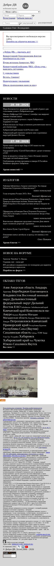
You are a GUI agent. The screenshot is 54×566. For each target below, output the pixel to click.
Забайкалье (26, 307)
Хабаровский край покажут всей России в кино (20, 130)
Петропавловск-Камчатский (28, 321)
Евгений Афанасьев (41, 196)
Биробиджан (21, 291)
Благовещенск (39, 291)
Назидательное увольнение (16, 81)
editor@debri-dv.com (9, 419)
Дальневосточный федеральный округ (19, 301)
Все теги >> (9, 347)
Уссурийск (15, 337)
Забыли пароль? (25, 18)
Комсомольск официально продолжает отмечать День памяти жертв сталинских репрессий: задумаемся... (26, 222)
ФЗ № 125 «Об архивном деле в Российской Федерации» (32, 437)
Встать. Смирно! (11, 77)
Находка (31, 318)
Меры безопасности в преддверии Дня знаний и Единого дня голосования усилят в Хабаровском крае (26, 110)
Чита (31, 341)
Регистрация (9, 18)
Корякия (15, 315)
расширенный (45, 22)
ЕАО (17, 307)
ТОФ (40, 333)
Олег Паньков (44, 239)
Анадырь (41, 287)
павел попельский (42, 190)
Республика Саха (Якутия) (20, 329)
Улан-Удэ (6, 337)
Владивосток (12, 295)
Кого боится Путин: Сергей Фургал (16, 229)
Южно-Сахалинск (15, 344)
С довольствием (11, 73)
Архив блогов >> (12, 242)
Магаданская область (15, 317)
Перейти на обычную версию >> (22, 41)
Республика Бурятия (37, 325)
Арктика (7, 291)
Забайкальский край (39, 307)
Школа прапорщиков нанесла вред (20, 85)
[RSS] (2, 400)
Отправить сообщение (37, 418)
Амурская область (22, 287)
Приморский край (15, 325)
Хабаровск (26, 336)
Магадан (33, 314)
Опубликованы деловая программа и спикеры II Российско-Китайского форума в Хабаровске (25, 162)
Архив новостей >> (13, 169)
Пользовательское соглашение (12, 408)
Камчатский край (14, 310)
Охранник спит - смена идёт (13, 262)
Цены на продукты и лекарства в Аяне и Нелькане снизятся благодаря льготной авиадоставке (25, 157)
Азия (6, 287)
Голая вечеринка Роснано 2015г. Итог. (17, 194)
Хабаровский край (16, 340)
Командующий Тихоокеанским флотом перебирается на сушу (22, 57)
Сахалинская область (17, 332)
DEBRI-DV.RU (28, 544)
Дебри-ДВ (9, 4)
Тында (45, 333)
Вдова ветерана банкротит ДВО (18, 62)
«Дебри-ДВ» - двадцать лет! (17, 52)
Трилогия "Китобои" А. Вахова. (15, 259)
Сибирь (34, 333)
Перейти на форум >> (14, 270)
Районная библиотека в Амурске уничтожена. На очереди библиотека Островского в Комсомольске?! (24, 187)
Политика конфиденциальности (32, 408)
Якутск (32, 344)
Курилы (23, 314)
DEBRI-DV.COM (17, 544)
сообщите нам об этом (43, 534)
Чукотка (39, 340)
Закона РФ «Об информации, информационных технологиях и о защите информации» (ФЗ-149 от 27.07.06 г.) (26, 453)
